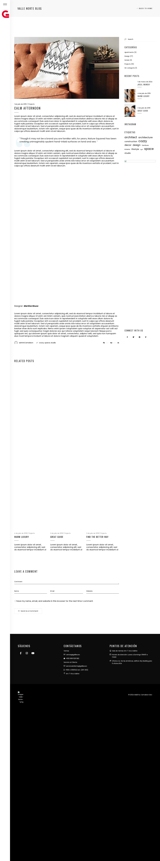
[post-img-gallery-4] (49, 255)
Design (127, 56)
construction (131, 141)
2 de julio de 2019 (92, 533)
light (141, 149)
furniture (145, 145)
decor (128, 145)
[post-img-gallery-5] (31, 286)
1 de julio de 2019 (20, 104)
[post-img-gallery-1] (31, 190)
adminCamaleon (26, 342)
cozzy (41, 342)
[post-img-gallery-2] (31, 224)
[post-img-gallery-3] (66, 224)
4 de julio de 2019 (20, 533)
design (137, 145)
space (47, 342)
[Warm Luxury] (30, 448)
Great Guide (56, 536)
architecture (145, 137)
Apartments (129, 52)
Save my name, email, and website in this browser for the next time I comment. (54, 601)
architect (131, 137)
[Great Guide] (66, 448)
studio (53, 342)
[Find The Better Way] (102, 448)
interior (127, 149)
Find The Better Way (97, 536)
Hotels (127, 60)
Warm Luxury (21, 536)
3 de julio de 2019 (56, 533)
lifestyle (135, 149)
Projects (31, 104)
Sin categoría (130, 68)
